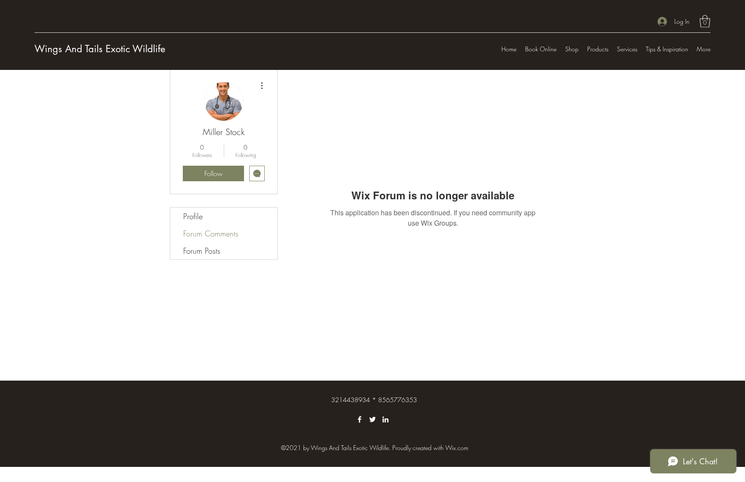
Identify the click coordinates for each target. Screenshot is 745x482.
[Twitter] (372, 419)
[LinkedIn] (385, 419)
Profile (193, 216)
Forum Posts (201, 251)
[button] (705, 21)
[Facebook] (359, 419)
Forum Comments (210, 233)
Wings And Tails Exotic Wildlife (99, 49)
